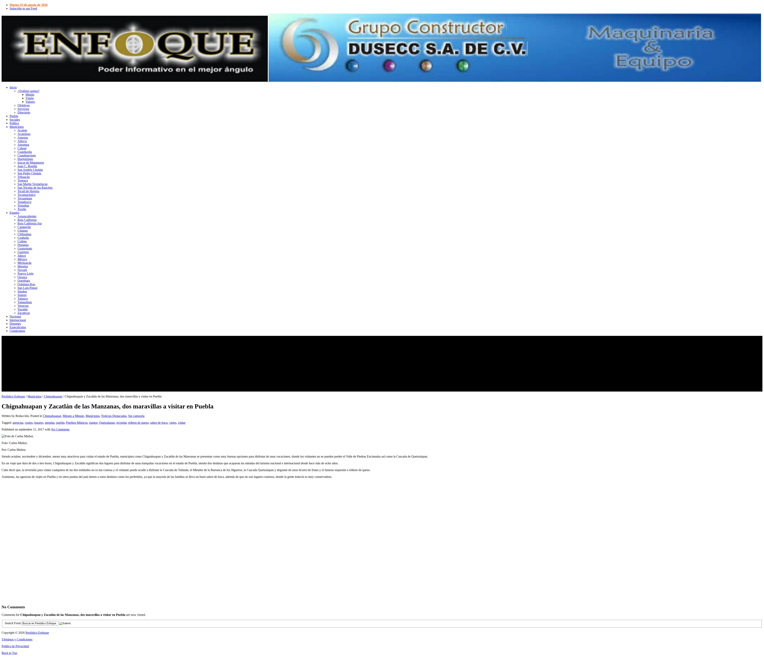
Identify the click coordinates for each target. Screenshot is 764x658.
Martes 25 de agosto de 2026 (29, 5)
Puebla (14, 116)
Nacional (15, 316)
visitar (181, 422)
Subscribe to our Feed (23, 8)
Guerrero (23, 252)
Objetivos (24, 105)
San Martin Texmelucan (33, 184)
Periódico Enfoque (13, 396)
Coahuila (23, 237)
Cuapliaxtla (25, 152)
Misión (29, 94)
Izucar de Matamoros (31, 162)
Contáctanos (17, 330)
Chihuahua (24, 234)
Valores (30, 101)
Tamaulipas (25, 302)
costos (29, 422)
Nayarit (22, 270)
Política (14, 123)
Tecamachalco (26, 194)
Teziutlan (23, 205)
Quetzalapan (107, 422)
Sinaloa (22, 291)
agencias (18, 422)
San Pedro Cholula (29, 173)
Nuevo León (25, 273)
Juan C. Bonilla (27, 166)
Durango (23, 245)
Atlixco (22, 141)
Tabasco (23, 298)
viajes (172, 422)
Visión (29, 98)
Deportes (15, 323)
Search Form (13, 623)
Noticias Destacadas (114, 416)
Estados (14, 212)
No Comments (60, 429)
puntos (93, 422)
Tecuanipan (25, 198)
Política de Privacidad (15, 646)
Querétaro (24, 280)
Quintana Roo (26, 284)
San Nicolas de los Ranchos (35, 187)
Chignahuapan (53, 396)
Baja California (27, 220)
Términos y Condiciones (17, 639)
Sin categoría (136, 416)
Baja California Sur (30, 223)
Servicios (23, 109)
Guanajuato (25, 248)
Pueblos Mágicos (77, 422)
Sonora (22, 295)
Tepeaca (23, 180)
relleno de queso (138, 422)
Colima (22, 241)
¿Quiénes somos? (28, 91)
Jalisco (22, 255)
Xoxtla (22, 209)
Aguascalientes (27, 216)
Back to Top (9, 653)
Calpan (22, 148)
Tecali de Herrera (28, 191)
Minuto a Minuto (73, 416)
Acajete (22, 130)
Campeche (24, 227)
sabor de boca (159, 422)
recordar (121, 422)
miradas (50, 422)
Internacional (18, 320)
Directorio (24, 112)
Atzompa (23, 144)
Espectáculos (18, 327)
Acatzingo (24, 134)
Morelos (23, 266)
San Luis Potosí (27, 288)
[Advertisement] (121, 364)
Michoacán (24, 262)
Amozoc (23, 137)
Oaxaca (22, 277)
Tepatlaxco (24, 202)
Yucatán (23, 309)
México (22, 259)
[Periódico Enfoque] (135, 80)
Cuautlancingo (27, 155)
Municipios (17, 126)
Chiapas (23, 230)
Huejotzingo (25, 159)
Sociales (15, 119)
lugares (38, 422)
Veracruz (23, 305)
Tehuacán (24, 177)
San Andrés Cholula (30, 169)
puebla (60, 422)
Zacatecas (24, 313)
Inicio (13, 87)
